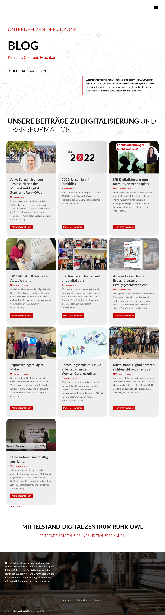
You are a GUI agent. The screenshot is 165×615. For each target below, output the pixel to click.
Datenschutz (82, 600)
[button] (156, 7)
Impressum (66, 600)
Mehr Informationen (21, 226)
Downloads (99, 600)
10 (21, 506)
